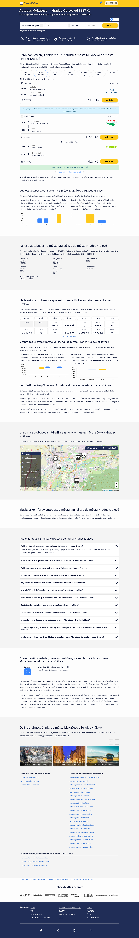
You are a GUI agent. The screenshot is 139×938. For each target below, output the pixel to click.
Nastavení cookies (67, 914)
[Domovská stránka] (29, 3)
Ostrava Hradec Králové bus (79, 803)
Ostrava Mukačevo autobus (30, 781)
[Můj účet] (100, 3)
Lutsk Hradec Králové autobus (80, 792)
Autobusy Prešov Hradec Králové (81, 814)
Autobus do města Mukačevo (58, 879)
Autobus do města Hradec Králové (81, 879)
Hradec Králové (110, 448)
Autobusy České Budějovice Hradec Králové (84, 777)
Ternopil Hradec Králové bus (79, 821)
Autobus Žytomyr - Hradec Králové (81, 847)
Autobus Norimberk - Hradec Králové (82, 799)
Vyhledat (110, 100)
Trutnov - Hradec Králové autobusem (82, 825)
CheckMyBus (24, 879)
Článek (90, 914)
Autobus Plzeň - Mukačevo (30, 785)
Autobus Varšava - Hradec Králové (81, 836)
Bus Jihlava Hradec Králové (79, 781)
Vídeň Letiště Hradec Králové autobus (34, 865)
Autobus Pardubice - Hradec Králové (82, 807)
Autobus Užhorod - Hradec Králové (82, 832)
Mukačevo (93, 448)
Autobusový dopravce (40, 917)
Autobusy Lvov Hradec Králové (80, 796)
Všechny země (93, 917)
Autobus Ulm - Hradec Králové (80, 829)
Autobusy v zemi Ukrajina (38, 879)
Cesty (61, 917)
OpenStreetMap (107, 490)
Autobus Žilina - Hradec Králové (80, 843)
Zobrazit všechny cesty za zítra (70, 172)
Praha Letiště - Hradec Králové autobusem (35, 858)
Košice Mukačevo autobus (30, 777)
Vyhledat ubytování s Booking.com (33, 31)
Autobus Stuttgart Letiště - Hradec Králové (35, 862)
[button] (55, 458)
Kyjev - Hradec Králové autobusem (81, 788)
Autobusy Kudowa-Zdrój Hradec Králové (83, 785)
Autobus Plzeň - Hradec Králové (80, 810)
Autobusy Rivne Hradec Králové (80, 818)
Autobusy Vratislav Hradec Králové (81, 840)
